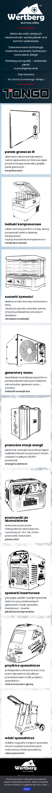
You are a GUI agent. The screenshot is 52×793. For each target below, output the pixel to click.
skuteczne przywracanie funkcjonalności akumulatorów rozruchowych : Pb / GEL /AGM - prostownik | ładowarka (22, 532)
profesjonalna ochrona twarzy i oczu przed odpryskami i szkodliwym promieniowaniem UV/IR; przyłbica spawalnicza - (25, 677)
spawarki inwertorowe (22, 593)
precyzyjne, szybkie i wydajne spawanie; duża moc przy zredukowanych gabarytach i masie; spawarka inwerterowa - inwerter (26, 604)
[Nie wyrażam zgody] (48, 784)
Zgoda (26, 789)
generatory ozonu (19, 373)
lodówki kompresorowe (23, 224)
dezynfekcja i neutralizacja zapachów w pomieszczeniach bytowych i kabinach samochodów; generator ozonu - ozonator (26, 384)
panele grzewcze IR (20, 152)
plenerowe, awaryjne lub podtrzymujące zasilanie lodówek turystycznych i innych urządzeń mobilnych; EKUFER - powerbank (27, 456)
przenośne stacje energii (24, 445)
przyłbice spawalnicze (22, 665)
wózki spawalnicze (19, 738)
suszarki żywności (19, 297)
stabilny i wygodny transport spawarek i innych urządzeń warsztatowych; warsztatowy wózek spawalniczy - (26, 748)
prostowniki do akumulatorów (16, 519)
